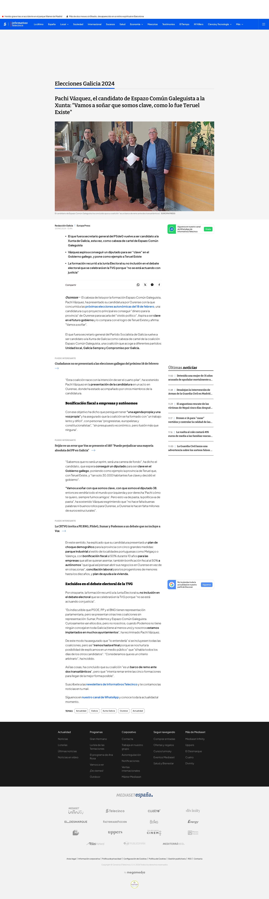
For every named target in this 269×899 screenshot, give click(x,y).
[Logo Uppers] (115, 833)
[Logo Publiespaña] (134, 843)
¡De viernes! (96, 770)
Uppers (189, 745)
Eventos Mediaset (164, 757)
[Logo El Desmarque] (76, 822)
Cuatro (189, 757)
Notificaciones (130, 760)
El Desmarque (193, 751)
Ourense (124, 711)
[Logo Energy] (193, 822)
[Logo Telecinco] (115, 811)
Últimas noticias (67, 751)
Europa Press (83, 225)
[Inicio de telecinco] (5, 24)
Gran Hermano (98, 738)
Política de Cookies (157, 859)
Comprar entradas (164, 738)
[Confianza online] (134, 887)
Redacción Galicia (64, 225)
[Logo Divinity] (193, 811)
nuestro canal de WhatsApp (100, 697)
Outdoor (95, 776)
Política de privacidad (111, 859)
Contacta (127, 738)
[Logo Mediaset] (134, 797)
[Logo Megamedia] (136, 872)
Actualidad (81, 711)
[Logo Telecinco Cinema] (154, 833)
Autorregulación (131, 754)
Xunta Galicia (109, 711)
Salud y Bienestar (163, 763)
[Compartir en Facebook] (159, 285)
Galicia (94, 711)
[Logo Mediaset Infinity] (75, 811)
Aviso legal (71, 859)
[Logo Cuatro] (154, 811)
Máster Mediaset (131, 776)
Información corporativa (89, 859)
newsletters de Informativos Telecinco (111, 684)
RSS (190, 859)
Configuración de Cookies (135, 859)
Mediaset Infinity (195, 738)
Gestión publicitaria (177, 859)
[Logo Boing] (154, 822)
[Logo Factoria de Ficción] (115, 822)
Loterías (62, 745)
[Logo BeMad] (76, 833)
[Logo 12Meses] (193, 833)
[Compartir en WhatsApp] (138, 285)
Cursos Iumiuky (162, 751)
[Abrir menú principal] (263, 24)
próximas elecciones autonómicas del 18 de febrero (119, 306)
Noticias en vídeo (68, 757)
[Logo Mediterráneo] (173, 843)
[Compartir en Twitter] (145, 285)
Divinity (189, 763)
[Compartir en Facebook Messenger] (152, 285)
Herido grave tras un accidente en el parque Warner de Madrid (33, 16)
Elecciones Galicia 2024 (85, 83)
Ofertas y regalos (163, 745)
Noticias (63, 738)
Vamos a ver (97, 764)
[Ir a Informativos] (19, 24)
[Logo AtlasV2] (95, 843)
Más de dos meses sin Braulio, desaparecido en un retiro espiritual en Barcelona (106, 16)
